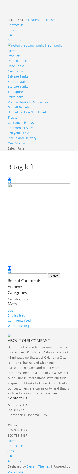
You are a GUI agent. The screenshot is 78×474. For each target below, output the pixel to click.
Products (14, 56)
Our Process (16, 143)
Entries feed (16, 315)
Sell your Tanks (19, 133)
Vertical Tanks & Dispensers (28, 102)
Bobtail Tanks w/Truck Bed (27, 112)
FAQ (11, 35)
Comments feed (19, 320)
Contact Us (15, 25)
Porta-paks (15, 97)
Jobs (11, 30)
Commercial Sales (21, 128)
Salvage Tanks (18, 76)
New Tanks (16, 71)
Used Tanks (16, 66)
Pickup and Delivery (22, 138)
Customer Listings (21, 123)
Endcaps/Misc (18, 82)
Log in (12, 310)
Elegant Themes (38, 466)
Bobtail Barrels (18, 107)
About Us (14, 40)
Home (12, 51)
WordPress (15, 471)
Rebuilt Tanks (18, 61)
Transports (16, 92)
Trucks (12, 117)
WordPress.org (18, 326)
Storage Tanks (18, 86)
